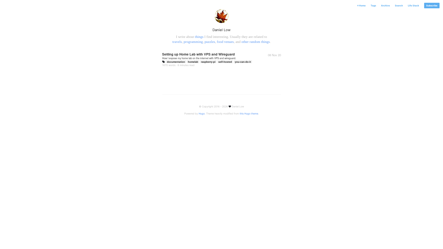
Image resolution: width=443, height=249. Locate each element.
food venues (225, 42)
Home (361, 5)
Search (399, 5)
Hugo (202, 113)
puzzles (210, 42)
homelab (193, 61)
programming (193, 42)
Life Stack (413, 5)
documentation (176, 61)
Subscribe (431, 5)
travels (177, 42)
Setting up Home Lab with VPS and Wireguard (221, 55)
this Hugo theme (249, 113)
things (199, 37)
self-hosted (225, 61)
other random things (255, 42)
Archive (385, 5)
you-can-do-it (243, 61)
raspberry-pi (208, 61)
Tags (373, 5)
